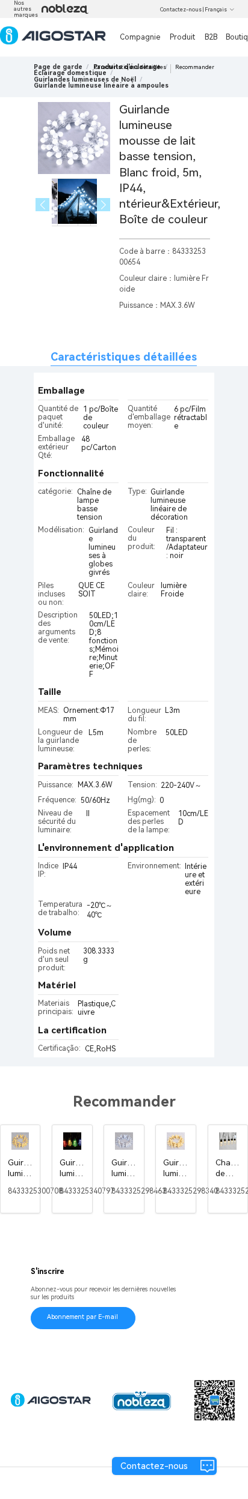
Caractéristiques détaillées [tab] (124, 356)
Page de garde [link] (58, 67)
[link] (70, 73)
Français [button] (216, 10)
